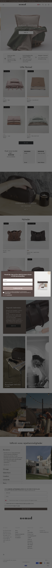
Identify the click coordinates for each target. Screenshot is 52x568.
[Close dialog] (49, 273)
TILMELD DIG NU (17, 288)
